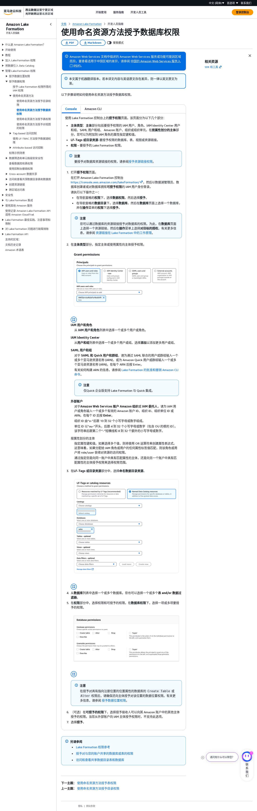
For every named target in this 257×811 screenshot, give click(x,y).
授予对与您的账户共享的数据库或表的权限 (104, 753)
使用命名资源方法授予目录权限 (98, 788)
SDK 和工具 (211, 66)
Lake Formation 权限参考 (93, 747)
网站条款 (90, 806)
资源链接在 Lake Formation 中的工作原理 (124, 233)
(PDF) (77, 66)
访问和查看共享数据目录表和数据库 (100, 760)
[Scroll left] (93, 12)
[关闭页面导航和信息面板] (249, 56)
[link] (115, 24)
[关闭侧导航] (50, 24)
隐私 (80, 806)
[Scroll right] (149, 12)
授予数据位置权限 (114, 700)
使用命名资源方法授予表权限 (96, 783)
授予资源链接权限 (140, 161)
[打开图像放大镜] (74, 320)
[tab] (71, 109)
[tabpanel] (123, 421)
